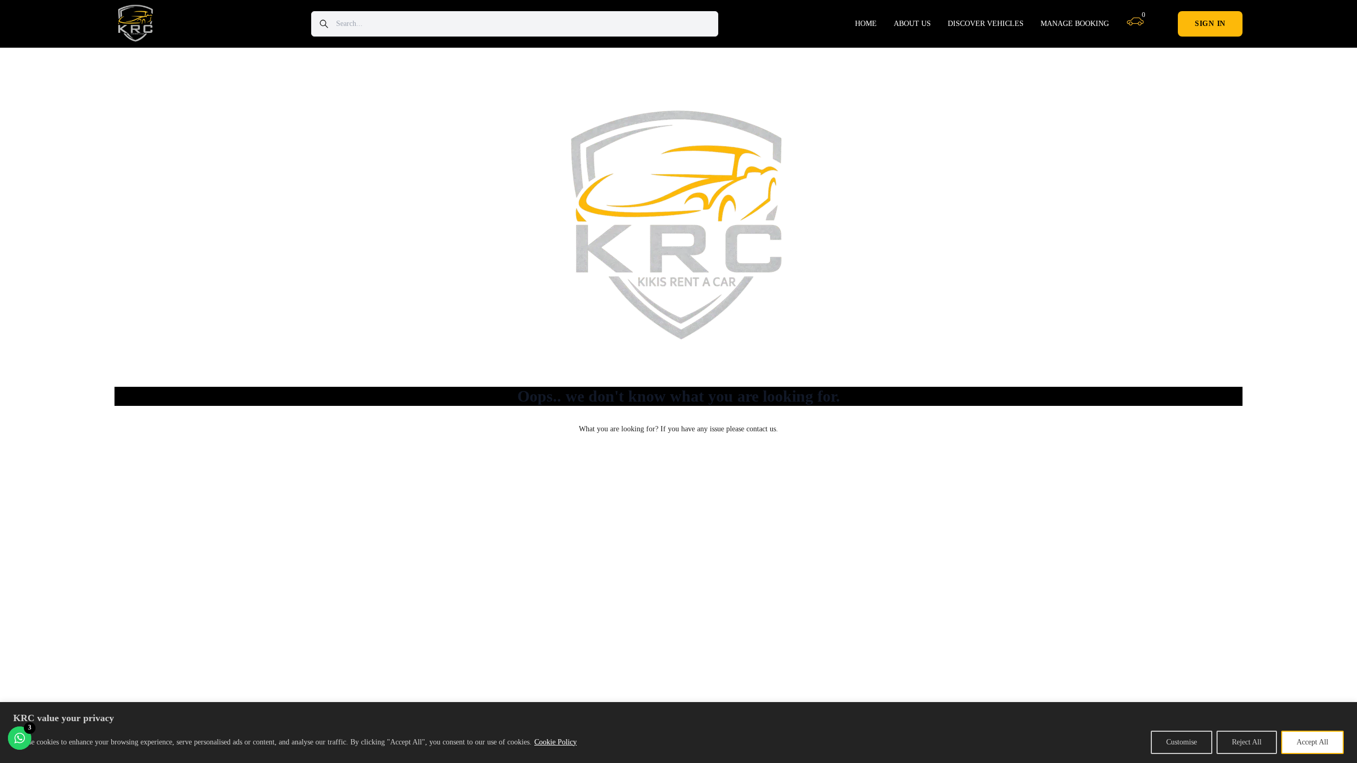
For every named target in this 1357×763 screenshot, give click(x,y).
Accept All (1312, 742)
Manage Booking (1075, 24)
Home (866, 24)
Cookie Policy (555, 742)
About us (912, 24)
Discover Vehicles (986, 24)
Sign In (1210, 24)
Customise (1181, 742)
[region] (678, 732)
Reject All (1247, 742)
